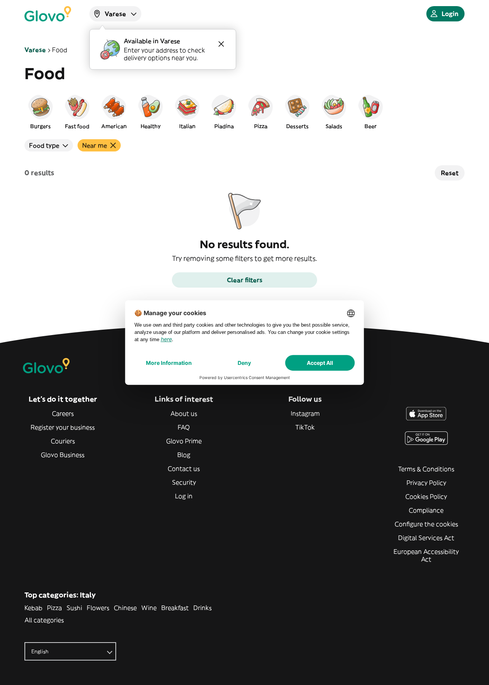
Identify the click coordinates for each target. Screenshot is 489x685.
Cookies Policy (426, 496)
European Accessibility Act (426, 555)
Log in (184, 496)
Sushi (74, 608)
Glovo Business (62, 455)
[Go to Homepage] (47, 13)
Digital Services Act (426, 538)
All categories (44, 620)
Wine (149, 608)
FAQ (184, 427)
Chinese (125, 608)
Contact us (184, 468)
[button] (40, 111)
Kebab (33, 608)
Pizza (54, 608)
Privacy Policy (426, 482)
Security (184, 482)
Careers (63, 413)
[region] (244, 111)
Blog (183, 455)
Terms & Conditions (426, 469)
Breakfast (175, 608)
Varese (35, 50)
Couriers (63, 441)
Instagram (305, 413)
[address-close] (221, 44)
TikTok (305, 427)
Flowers (98, 608)
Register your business (63, 427)
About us (183, 413)
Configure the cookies (426, 524)
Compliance (426, 510)
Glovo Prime (184, 441)
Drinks (202, 608)
